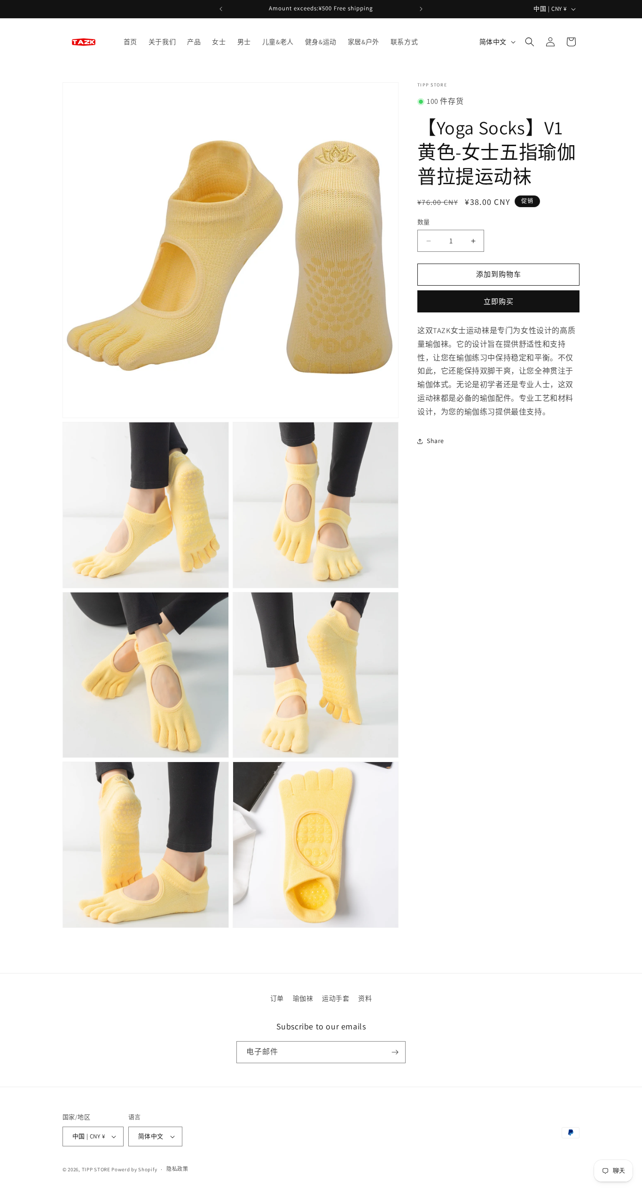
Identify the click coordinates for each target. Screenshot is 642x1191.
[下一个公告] (421, 9)
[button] (529, 41)
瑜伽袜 (303, 998)
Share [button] (435, 440)
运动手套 (335, 998)
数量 (423, 222)
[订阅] (394, 1052)
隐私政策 (177, 1169)
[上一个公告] (221, 9)
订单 (277, 998)
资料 (365, 998)
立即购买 (499, 301)
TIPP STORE (96, 1169)
